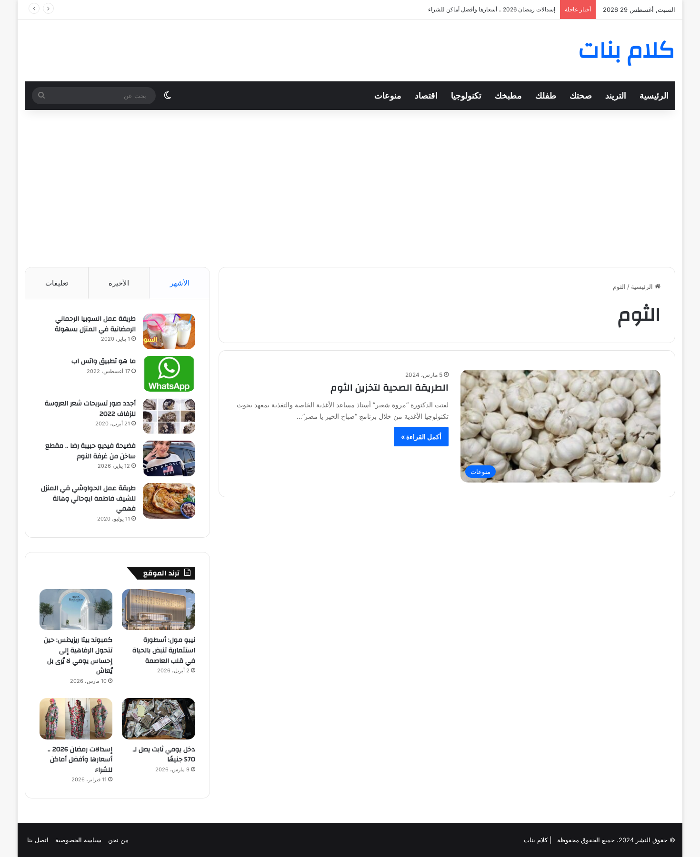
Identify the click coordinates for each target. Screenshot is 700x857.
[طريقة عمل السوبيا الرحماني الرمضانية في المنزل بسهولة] (169, 331)
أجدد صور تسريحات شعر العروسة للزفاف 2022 (90, 408)
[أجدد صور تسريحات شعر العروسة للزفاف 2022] (169, 416)
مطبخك (508, 95)
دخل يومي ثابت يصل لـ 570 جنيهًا (164, 754)
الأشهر (180, 282)
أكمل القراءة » (421, 437)
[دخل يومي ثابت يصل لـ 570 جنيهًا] (158, 718)
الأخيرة (119, 282)
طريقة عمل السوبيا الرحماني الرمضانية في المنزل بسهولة (95, 324)
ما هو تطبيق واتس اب (103, 361)
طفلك (545, 95)
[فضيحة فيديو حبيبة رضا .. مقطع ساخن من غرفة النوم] (169, 458)
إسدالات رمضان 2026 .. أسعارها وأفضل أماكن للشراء (491, 9)
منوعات (387, 95)
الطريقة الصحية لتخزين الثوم (389, 387)
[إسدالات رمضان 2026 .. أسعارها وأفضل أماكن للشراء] (76, 718)
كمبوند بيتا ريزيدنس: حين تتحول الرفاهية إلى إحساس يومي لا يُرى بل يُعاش (78, 655)
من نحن (118, 840)
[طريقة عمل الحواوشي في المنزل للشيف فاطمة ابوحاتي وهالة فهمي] (169, 501)
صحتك (581, 95)
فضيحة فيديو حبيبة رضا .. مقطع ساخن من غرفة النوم (90, 451)
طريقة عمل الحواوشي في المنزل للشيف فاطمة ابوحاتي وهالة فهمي (88, 498)
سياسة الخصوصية (78, 840)
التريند (615, 95)
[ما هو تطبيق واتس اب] (169, 374)
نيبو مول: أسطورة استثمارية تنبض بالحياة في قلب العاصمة (163, 650)
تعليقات (56, 282)
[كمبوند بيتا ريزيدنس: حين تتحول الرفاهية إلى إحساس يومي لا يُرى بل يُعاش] (76, 609)
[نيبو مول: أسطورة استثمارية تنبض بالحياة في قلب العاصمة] (158, 609)
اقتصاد (426, 95)
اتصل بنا (38, 840)
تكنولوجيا (466, 95)
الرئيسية (654, 95)
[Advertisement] (350, 186)
